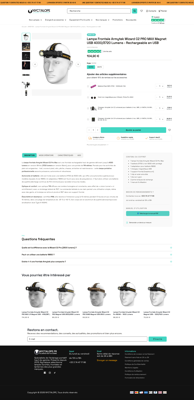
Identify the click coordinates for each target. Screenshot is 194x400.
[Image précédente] (35, 64)
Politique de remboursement (135, 374)
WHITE (99, 67)
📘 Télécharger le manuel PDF (147, 213)
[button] (35, 20)
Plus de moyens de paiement (96, 145)
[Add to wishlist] (169, 130)
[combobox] (99, 10)
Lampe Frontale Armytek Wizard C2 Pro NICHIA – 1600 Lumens (126, 313)
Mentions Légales (131, 368)
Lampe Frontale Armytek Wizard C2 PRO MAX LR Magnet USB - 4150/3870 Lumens (36, 313)
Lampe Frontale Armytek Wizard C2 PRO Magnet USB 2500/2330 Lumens (66, 313)
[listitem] (26, 37)
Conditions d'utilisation (133, 371)
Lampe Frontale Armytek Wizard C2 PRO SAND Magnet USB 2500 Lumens (96, 313)
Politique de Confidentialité (135, 364)
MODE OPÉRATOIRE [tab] (46, 155)
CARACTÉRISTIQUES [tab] (65, 155)
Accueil (24, 27)
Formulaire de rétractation (135, 378)
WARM (91, 67)
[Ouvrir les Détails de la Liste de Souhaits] (141, 11)
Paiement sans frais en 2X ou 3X (137, 357)
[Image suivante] (78, 64)
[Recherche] (134, 10)
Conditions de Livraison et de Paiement (139, 354)
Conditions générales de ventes (137, 361)
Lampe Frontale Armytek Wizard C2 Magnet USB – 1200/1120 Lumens (157, 313)
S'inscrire (157, 339)
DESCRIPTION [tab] (29, 155)
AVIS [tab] (79, 155)
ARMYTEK (31, 27)
